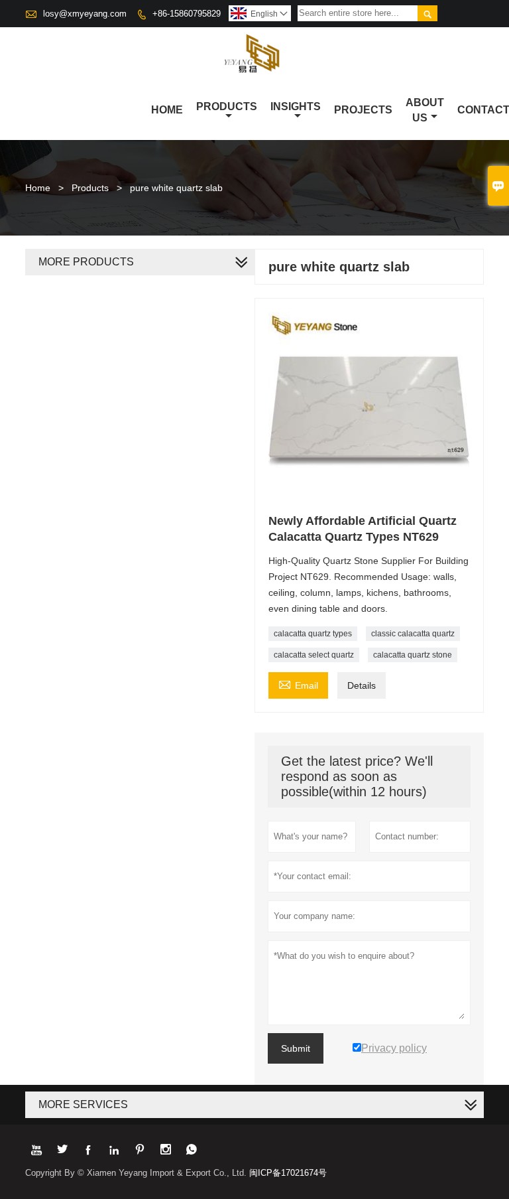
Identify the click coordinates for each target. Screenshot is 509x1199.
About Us (425, 110)
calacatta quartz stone (412, 655)
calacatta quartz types (313, 633)
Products (226, 106)
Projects (363, 109)
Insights (295, 106)
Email (298, 684)
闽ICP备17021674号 (288, 1173)
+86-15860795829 (186, 14)
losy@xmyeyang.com (85, 14)
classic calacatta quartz (413, 633)
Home (167, 109)
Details (361, 685)
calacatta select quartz (314, 655)
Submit (295, 1048)
